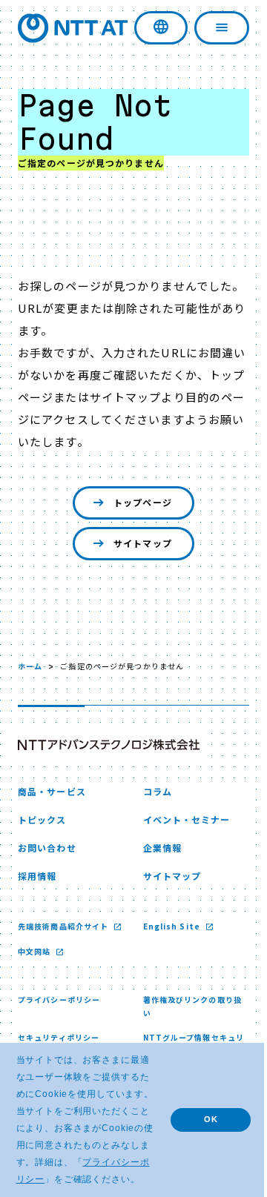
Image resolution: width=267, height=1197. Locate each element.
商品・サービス (52, 791)
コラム (151, 791)
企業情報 (156, 847)
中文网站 (35, 964)
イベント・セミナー (181, 819)
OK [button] (200, 1110)
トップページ (137, 502)
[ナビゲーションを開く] (211, 27)
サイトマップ (137, 543)
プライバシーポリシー (59, 1012)
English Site (167, 926)
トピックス (42, 819)
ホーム (30, 666)
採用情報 (37, 875)
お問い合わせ (47, 847)
